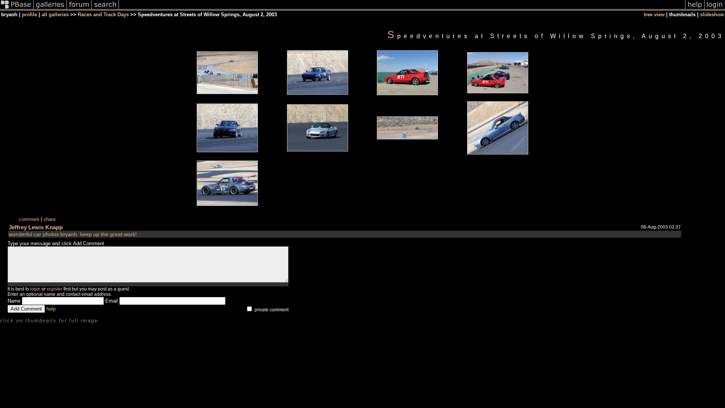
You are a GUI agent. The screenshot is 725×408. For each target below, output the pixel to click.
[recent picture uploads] (50, 9)
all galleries (55, 14)
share (49, 219)
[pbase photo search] (105, 9)
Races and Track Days (103, 14)
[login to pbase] (715, 9)
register (54, 289)
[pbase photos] (17, 9)
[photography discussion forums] (79, 9)
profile (29, 14)
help (51, 309)
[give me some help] (695, 9)
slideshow (712, 14)
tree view (654, 14)
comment (29, 219)
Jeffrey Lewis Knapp (36, 227)
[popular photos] (402, 9)
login (35, 289)
